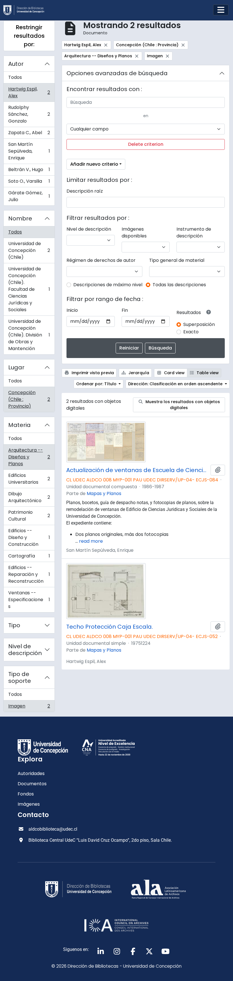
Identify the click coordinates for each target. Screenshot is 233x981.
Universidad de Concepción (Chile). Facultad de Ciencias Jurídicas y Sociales (29, 289)
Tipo (14, 625)
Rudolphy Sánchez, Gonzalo (29, 114)
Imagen (29, 707)
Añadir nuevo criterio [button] (94, 164)
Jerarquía (138, 373)
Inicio (72, 310)
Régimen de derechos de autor (101, 260)
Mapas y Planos (104, 493)
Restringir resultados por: (29, 35)
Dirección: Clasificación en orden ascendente (176, 384)
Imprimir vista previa (92, 373)
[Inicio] (26, 10)
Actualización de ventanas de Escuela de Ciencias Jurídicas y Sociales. (137, 470)
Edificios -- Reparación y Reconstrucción (29, 574)
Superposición (199, 324)
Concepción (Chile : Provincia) (29, 399)
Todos (15, 77)
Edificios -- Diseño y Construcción (29, 537)
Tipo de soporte (19, 677)
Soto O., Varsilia (29, 182)
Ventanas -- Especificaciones (29, 600)
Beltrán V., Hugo (29, 171)
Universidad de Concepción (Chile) (29, 250)
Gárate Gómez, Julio (29, 196)
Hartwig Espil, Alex (29, 92)
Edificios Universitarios (29, 478)
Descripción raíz (84, 191)
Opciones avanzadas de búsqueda (117, 73)
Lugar (16, 367)
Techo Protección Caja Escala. (109, 626)
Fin (125, 310)
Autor (16, 64)
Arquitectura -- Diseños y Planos (29, 457)
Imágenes (29, 804)
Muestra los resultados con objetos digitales (182, 404)
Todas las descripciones (179, 284)
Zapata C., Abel (29, 134)
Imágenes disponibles (134, 232)
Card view (174, 373)
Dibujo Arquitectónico (29, 497)
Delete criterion (145, 144)
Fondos (26, 794)
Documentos (32, 783)
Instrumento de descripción (193, 232)
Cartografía (29, 557)
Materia (19, 425)
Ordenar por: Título (97, 384)
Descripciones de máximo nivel (107, 284)
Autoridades (31, 773)
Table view (207, 373)
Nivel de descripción (25, 649)
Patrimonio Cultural (29, 515)
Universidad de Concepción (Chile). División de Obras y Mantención (29, 335)
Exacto (191, 332)
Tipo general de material (176, 260)
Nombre (20, 218)
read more (91, 541)
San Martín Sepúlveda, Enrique (29, 151)
